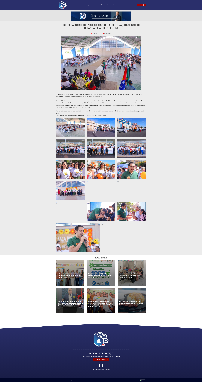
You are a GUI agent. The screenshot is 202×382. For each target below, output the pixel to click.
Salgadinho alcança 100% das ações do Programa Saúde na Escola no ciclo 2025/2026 (100, 275)
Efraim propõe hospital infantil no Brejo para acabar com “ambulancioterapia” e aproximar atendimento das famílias (70, 303)
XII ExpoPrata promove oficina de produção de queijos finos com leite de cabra (131, 303)
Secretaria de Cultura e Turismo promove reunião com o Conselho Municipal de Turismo (129, 275)
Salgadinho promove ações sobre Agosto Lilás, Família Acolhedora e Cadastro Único (69, 275)
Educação (87, 5)
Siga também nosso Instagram (101, 369)
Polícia (101, 5)
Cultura (80, 5)
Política (107, 5)
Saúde (113, 5)
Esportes (95, 5)
